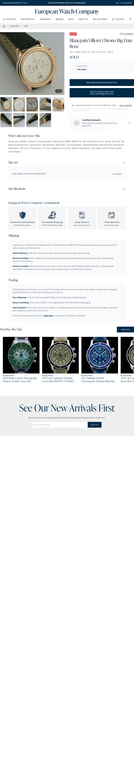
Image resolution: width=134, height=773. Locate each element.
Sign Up (94, 425)
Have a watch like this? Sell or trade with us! (102, 93)
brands (60, 19)
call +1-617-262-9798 (123, 3)
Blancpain (14, 26)
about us (83, 19)
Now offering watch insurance (67, 3)
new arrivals (28, 19)
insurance (45, 19)
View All (125, 329)
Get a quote (125, 105)
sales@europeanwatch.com (15, 3)
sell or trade (100, 19)
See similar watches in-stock (101, 82)
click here (48, 316)
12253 (26, 26)
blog (71, 19)
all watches (9, 19)
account (119, 19)
